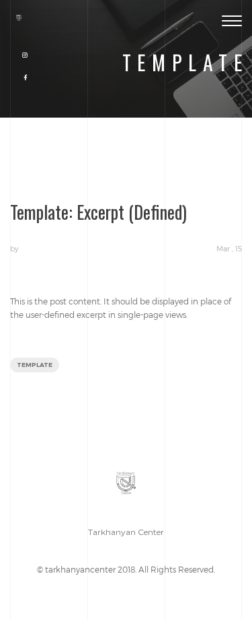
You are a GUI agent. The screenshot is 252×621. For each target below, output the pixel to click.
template (34, 364)
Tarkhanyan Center (126, 532)
